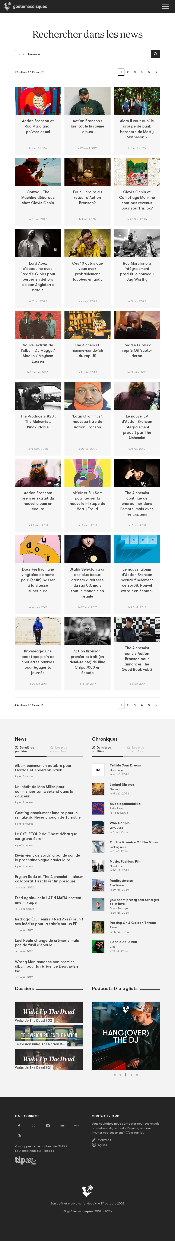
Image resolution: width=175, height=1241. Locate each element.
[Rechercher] (155, 54)
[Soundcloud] (62, 1125)
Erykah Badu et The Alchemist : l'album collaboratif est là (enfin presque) (49, 879)
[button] (115, 1075)
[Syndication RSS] (19, 1135)
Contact (104, 1140)
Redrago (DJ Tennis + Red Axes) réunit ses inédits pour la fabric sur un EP (49, 921)
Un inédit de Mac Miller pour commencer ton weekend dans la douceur (44, 791)
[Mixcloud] (76, 1125)
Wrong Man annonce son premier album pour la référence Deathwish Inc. (46, 966)
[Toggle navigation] (165, 6)
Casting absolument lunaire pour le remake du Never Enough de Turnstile (48, 815)
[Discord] (48, 1125)
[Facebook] (19, 1125)
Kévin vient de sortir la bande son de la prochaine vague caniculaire (47, 857)
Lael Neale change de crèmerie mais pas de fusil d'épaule (47, 942)
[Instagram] (33, 1125)
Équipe (102, 1145)
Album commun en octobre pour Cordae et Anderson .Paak (43, 767)
